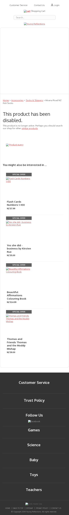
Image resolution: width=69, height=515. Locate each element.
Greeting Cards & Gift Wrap (21, 46)
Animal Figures (39, 38)
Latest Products (50, 60)
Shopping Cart (38, 11)
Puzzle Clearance (33, 90)
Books (19, 38)
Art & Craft (52, 46)
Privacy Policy (42, 508)
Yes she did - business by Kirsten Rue (19, 248)
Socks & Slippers (34, 100)
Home (6, 100)
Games (27, 53)
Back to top (18, 508)
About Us (9, 31)
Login (56, 5)
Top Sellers (43, 82)
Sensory (24, 82)
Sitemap (29, 508)
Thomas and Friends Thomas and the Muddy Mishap (17, 343)
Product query (16, 144)
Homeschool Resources (18, 60)
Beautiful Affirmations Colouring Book (16, 295)
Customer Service (18, 5)
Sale (52, 75)
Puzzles (8, 68)
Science (8, 82)
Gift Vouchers (47, 53)
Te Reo (26, 75)
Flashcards (10, 53)
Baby (6, 38)
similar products (30, 128)
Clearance (9, 90)
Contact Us (39, 5)
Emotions (49, 31)
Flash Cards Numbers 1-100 (16, 203)
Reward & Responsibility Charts (40, 68)
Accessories (29, 31)
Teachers (9, 75)
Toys (40, 75)
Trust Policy (34, 400)
